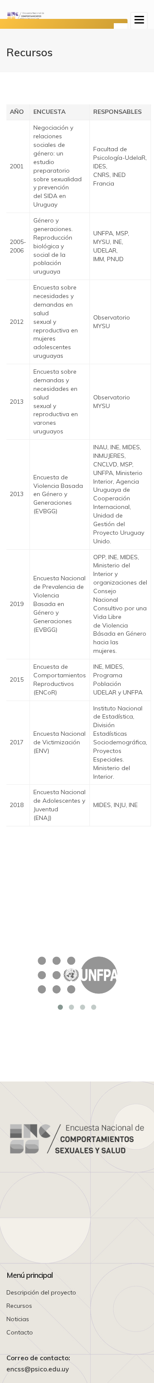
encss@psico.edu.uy (37, 1369)
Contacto (19, 1332)
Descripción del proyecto (41, 1292)
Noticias (17, 1319)
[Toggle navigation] (139, 20)
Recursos (19, 1306)
